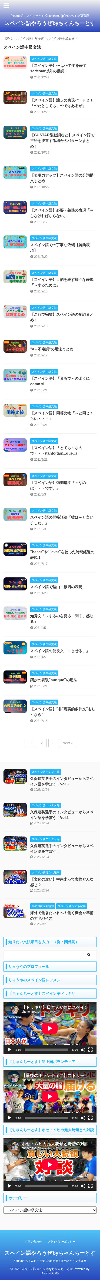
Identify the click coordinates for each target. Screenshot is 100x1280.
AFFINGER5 (50, 1273)
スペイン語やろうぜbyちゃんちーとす (50, 23)
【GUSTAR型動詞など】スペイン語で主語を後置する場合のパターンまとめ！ (62, 140)
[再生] (9, 1049)
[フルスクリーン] (90, 1049)
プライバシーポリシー (61, 1241)
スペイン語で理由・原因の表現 (56, 587)
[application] (50, 1028)
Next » (68, 743)
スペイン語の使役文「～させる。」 (60, 651)
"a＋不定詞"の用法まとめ (51, 349)
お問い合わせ (33, 1241)
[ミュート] (83, 1049)
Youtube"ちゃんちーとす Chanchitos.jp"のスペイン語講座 (50, 1261)
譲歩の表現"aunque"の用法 (53, 680)
